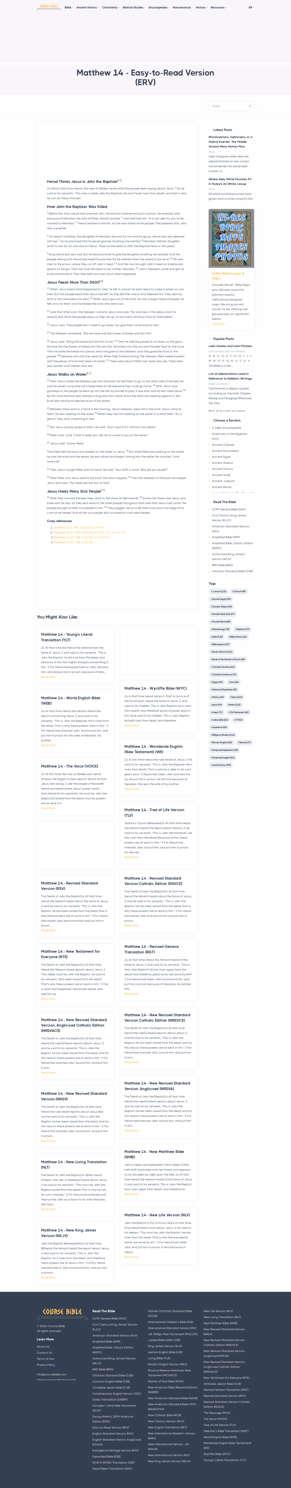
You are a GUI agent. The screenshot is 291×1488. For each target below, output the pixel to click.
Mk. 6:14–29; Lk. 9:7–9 (89, 527)
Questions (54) (220, 727)
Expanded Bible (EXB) (106, 1456)
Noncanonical (182, 7)
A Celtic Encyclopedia (226, 427)
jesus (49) (217, 704)
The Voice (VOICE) (215, 1419)
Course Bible (56, 1326)
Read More (48, 677)
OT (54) (238, 719)
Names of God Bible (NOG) (165, 1381)
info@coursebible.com (51, 1374)
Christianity (110, 7)
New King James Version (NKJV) (169, 1461)
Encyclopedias (158, 7)
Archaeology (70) (221, 629)
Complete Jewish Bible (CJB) (111, 1387)
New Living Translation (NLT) (222, 1317)
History (201, 7)
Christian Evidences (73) (224, 674)
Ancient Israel (221, 475)
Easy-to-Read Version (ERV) (110, 1427)
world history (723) (222, 765)
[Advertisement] (145, 39)
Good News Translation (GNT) (112, 1468)
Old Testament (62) (239, 712)
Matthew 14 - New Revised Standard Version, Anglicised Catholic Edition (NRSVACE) (74, 1025)
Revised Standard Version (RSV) (225, 1395)
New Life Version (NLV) (218, 1311)
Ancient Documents (225, 451)
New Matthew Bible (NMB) (220, 1323)
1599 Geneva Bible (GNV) (229, 509)
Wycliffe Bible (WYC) (217, 1454)
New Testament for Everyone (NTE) (226, 1377)
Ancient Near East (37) (223, 614)
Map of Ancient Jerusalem (227, 411)
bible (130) (218, 636)
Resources (218, 7)
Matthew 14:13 (64, 532)
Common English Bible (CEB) (111, 1381)
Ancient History (86, 7)
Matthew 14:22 (64, 537)
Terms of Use (45, 1358)
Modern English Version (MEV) (167, 1364)
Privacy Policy (46, 1364)
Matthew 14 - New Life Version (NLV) (157, 1215)
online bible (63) (220, 719)
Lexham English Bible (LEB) (165, 1352)
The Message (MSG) (217, 1413)
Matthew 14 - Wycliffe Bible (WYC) (155, 688)
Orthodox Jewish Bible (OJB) (222, 1384)
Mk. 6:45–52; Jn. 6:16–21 (93, 537)
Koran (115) (234, 704)
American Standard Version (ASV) (114, 1335)
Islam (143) (236, 697)
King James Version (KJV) (165, 1346)
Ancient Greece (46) (222, 606)
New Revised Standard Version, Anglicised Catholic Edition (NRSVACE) (225, 1366)
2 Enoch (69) (240, 591)
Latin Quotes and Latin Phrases (230, 346)
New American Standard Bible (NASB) (173, 1398)
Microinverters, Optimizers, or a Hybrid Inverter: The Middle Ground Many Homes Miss (230, 141)
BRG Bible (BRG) (222, 565)
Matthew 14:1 (63, 527)
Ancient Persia (221, 487)
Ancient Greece (222, 462)
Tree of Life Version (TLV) (220, 1425)
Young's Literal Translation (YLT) (225, 1460)
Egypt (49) (218, 682)
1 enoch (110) (219, 591)
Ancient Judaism (223, 481)
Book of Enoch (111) (222, 651)
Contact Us (44, 1352)
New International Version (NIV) (168, 1455)
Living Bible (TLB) (159, 1358)
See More (218, 323)
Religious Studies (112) (223, 734)
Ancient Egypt (221, 456)
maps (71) (217, 712)
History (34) (218, 697)
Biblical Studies (133, 7)
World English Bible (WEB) (220, 1437)
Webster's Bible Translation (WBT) (226, 1431)
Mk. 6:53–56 (84, 542)
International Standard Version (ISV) (172, 1328)
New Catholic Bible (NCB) (164, 1415)
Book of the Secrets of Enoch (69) (229, 659)
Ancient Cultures (223, 444)
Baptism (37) (243, 629)
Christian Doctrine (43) (224, 667)
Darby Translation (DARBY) (110, 1399)
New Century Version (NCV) (166, 1421)
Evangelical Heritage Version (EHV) (115, 1450)
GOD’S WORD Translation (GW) (113, 1462)
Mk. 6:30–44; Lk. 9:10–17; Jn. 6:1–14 (100, 532)
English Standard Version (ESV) (112, 1433)
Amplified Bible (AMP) (226, 537)
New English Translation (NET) (167, 1427)
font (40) (234, 682)
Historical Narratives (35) (225, 689)
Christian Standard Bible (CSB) (232, 571)
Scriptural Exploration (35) (225, 750)
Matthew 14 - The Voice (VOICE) (69, 766)
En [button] (250, 7)
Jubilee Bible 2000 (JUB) (164, 1340)
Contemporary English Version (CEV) (116, 1393)
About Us (43, 1346)
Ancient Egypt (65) (222, 599)
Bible (68, 7)
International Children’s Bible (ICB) (170, 1322)
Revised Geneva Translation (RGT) (226, 1389)
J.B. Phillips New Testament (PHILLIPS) (173, 1334)
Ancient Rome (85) (221, 621)
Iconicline (50, 1379)
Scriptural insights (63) (223, 757)
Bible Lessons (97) (221, 644)
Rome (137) (245, 742)
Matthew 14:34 (64, 542)
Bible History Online (66, 1379)
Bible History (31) (238, 636)
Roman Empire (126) (222, 742)
